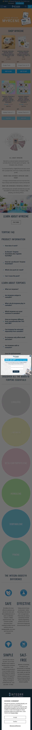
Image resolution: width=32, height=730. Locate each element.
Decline (15, 721)
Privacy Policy (14, 713)
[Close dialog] (30, 356)
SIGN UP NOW (16, 371)
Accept (15, 717)
